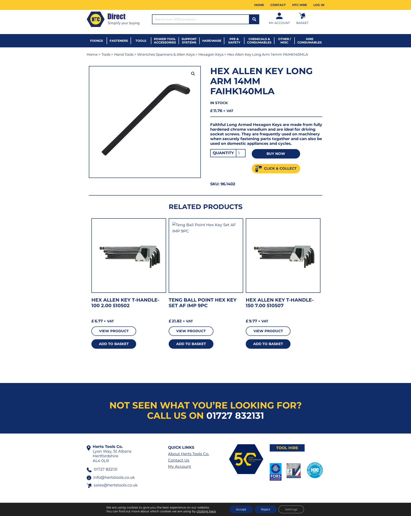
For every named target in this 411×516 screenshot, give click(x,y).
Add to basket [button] (114, 344)
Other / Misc (284, 40)
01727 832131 (235, 415)
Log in (318, 5)
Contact (278, 5)
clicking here (206, 511)
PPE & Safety (234, 40)
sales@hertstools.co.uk (116, 485)
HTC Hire (299, 5)
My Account (279, 23)
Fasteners (119, 40)
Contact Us (178, 460)
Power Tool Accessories (165, 40)
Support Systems (189, 40)
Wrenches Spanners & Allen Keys (166, 54)
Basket (302, 23)
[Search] (254, 19)
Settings (291, 509)
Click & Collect (280, 168)
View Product (114, 331)
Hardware (211, 40)
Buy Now (276, 154)
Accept (241, 509)
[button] (193, 74)
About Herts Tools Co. (188, 454)
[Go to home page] (113, 19)
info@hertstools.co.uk (114, 477)
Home (259, 5)
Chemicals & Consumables (259, 40)
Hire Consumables (309, 40)
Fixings (96, 40)
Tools (141, 40)
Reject (265, 509)
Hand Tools (123, 54)
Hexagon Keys (210, 54)
